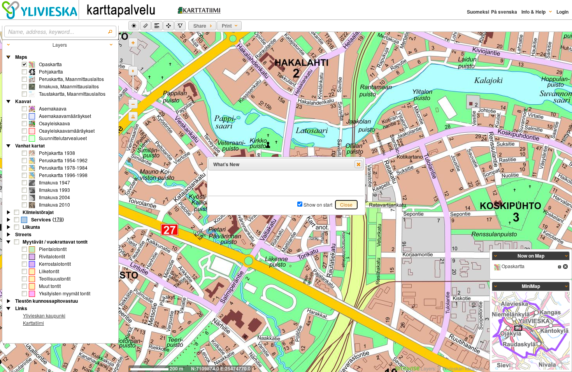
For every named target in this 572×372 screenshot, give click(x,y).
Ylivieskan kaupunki (44, 315)
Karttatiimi (33, 322)
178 (58, 219)
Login (562, 11)
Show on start (318, 204)
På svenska (504, 11)
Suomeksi (478, 11)
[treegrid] (60, 190)
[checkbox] (24, 64)
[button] (133, 25)
